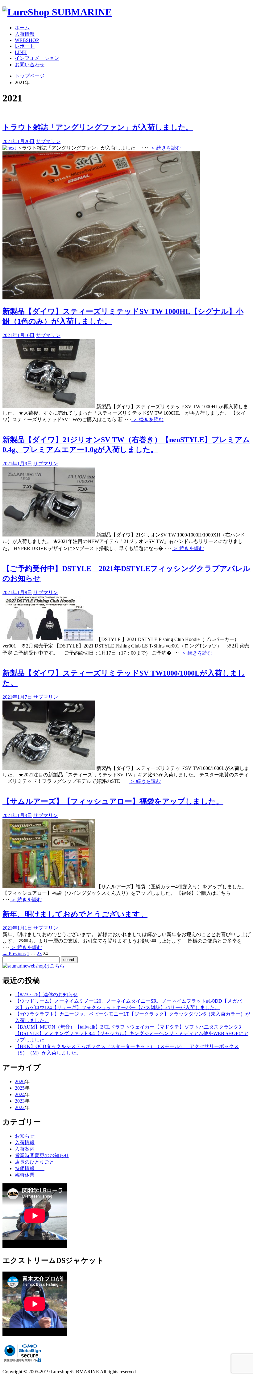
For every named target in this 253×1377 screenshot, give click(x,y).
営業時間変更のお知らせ (42, 1155)
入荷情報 (25, 34)
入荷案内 (25, 1149)
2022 (20, 1107)
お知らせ (25, 1136)
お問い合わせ (29, 64)
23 (39, 953)
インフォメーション (37, 58)
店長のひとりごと (34, 1162)
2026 (20, 1081)
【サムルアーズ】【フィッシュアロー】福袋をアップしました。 (112, 801)
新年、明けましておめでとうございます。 (74, 914)
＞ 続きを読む (165, 147)
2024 (20, 1094)
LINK (21, 52)
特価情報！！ (29, 1168)
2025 (20, 1088)
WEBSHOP (27, 40)
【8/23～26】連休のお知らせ (46, 994)
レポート (25, 46)
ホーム (22, 27)
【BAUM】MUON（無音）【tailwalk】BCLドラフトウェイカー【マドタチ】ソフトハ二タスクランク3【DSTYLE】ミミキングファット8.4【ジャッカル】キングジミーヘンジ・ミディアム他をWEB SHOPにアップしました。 (131, 1033)
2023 (20, 1101)
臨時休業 (25, 1175)
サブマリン (48, 141)
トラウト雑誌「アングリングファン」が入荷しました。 (97, 127)
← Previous (14, 953)
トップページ (29, 76)
